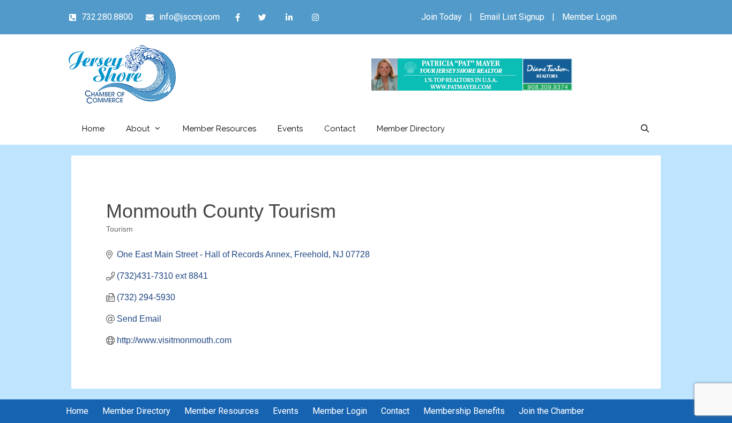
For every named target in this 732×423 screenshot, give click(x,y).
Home (93, 128)
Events (290, 128)
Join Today (441, 17)
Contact (339, 128)
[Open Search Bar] (645, 129)
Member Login (589, 17)
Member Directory (411, 128)
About (138, 128)
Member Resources (219, 128)
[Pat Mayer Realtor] (471, 88)
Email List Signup (512, 17)
